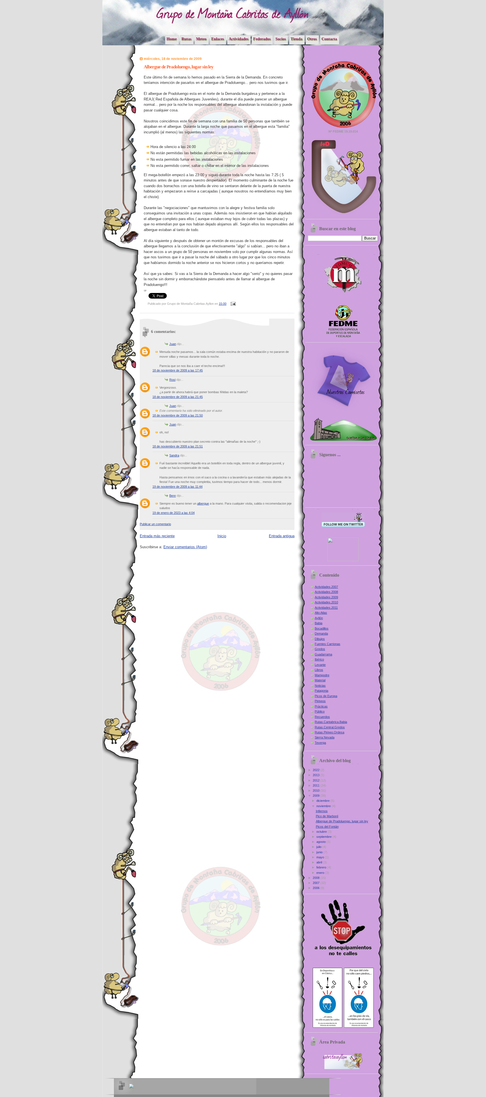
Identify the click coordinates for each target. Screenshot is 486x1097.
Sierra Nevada (324, 737)
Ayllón (319, 618)
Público (320, 711)
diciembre (323, 800)
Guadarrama (323, 654)
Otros (312, 39)
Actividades (238, 39)
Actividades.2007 (326, 586)
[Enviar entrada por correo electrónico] (232, 303)
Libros (319, 669)
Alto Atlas (321, 612)
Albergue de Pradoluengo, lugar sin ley (342, 821)
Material (320, 680)
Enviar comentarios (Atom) (185, 547)
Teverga (320, 742)
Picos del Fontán (327, 826)
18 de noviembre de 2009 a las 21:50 (177, 415)
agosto (321, 841)
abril (319, 862)
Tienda (296, 39)
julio (319, 847)
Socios (280, 39)
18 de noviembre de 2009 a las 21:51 (177, 446)
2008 (316, 877)
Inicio (221, 536)
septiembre (324, 836)
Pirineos (320, 701)
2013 (316, 775)
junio (319, 852)
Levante (320, 664)
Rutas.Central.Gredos (330, 727)
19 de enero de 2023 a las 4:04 (173, 512)
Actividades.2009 (326, 597)
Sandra (174, 455)
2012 (316, 780)
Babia (318, 623)
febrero (321, 867)
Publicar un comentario (155, 524)
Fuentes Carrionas (327, 644)
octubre (322, 831)
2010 (316, 790)
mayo (320, 857)
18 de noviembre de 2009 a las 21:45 (177, 396)
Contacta (329, 39)
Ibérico (319, 659)
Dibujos (320, 639)
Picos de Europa (326, 696)
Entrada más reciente (157, 536)
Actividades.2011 (326, 607)
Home (171, 39)
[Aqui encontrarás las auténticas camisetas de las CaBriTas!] (343, 411)
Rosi (172, 379)
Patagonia (321, 690)
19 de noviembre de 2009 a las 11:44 (177, 486)
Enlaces (217, 39)
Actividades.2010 (326, 602)
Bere (172, 495)
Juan (172, 344)
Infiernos (322, 811)
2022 (316, 770)
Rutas (186, 39)
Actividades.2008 (326, 592)
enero (320, 872)
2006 (316, 888)
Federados (262, 39)
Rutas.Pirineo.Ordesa (329, 732)
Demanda (321, 633)
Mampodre (322, 675)
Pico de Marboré (327, 816)
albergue (203, 503)
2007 (316, 883)
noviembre (324, 806)
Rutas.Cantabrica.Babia (331, 722)
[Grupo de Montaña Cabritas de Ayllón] (343, 560)
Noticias (320, 685)
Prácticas (321, 706)
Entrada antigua (281, 536)
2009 (316, 795)
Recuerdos (322, 716)
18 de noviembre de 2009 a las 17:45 (177, 370)
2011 (316, 785)
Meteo (201, 39)
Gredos (320, 649)
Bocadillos (321, 628)
